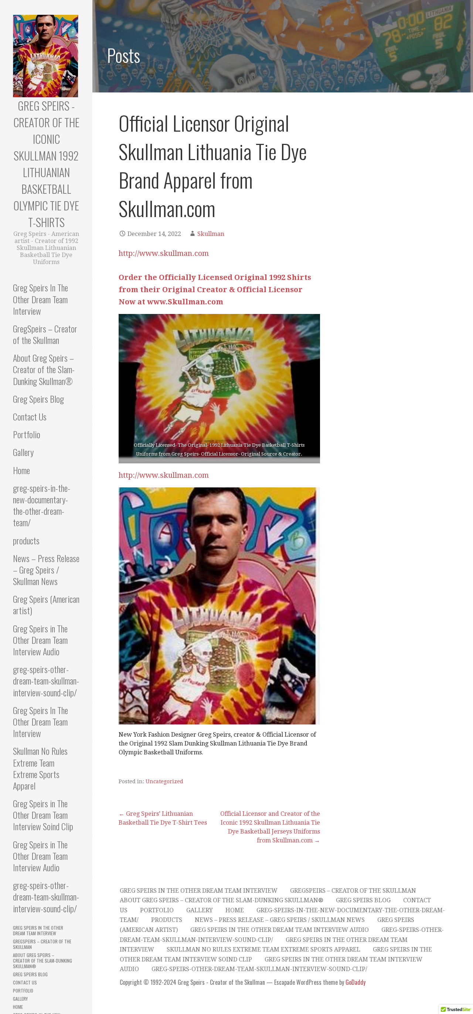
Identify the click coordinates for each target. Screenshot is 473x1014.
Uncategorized (164, 781)
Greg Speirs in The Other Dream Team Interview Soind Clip (43, 815)
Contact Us (30, 416)
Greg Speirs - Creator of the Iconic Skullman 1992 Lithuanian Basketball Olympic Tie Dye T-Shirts (46, 163)
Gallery (23, 452)
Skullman (210, 233)
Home (21, 470)
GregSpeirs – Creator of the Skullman (45, 334)
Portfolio (26, 434)
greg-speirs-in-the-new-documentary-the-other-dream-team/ (41, 505)
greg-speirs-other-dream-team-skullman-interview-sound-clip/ (46, 680)
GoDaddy (355, 982)
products (26, 540)
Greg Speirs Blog (38, 398)
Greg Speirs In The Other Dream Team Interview (40, 299)
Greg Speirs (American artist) (46, 604)
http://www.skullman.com (164, 253)
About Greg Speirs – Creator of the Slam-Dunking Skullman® (44, 369)
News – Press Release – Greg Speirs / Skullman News (46, 569)
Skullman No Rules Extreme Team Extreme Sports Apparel (40, 768)
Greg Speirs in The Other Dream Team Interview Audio (40, 640)
